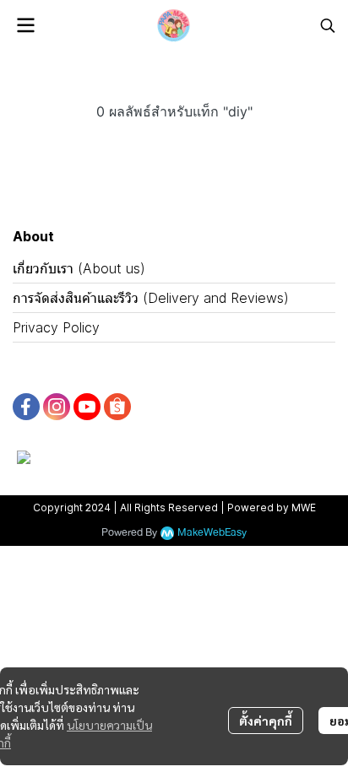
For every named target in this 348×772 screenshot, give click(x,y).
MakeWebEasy (212, 533)
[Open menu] (25, 25)
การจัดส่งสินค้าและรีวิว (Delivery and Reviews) (151, 297)
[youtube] (87, 406)
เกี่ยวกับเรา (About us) (79, 268)
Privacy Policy (56, 327)
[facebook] (26, 406)
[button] (328, 25)
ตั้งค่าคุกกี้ (265, 720)
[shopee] (117, 406)
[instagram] (56, 406)
